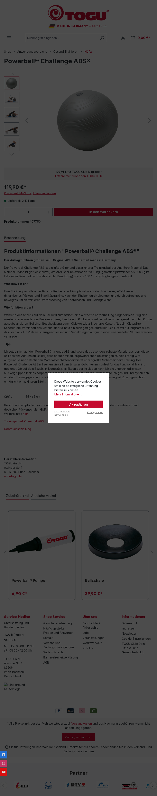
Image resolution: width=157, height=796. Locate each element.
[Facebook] (3, 754)
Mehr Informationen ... (68, 394)
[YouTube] (3, 772)
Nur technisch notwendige (62, 413)
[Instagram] (3, 763)
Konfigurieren (95, 412)
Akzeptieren (78, 404)
